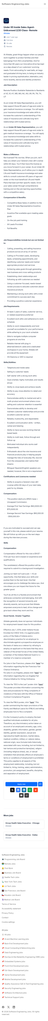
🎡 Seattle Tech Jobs (10, 877)
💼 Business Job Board (11, 873)
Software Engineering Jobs (15, 4)
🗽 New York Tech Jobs (12, 882)
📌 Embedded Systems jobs (13, 961)
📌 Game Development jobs (13, 975)
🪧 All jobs (6, 934)
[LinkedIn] (24, 790)
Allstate (7, 33)
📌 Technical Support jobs (13, 997)
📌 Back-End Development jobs (15, 943)
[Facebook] (18, 790)
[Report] (40, 784)
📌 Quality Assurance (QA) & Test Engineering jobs (23, 984)
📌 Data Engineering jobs (12, 952)
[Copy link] (26, 795)
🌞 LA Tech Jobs (9, 886)
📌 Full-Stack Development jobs (15, 970)
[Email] (21, 795)
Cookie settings (8, 922)
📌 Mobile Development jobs (14, 979)
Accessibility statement (11, 908)
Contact (5, 917)
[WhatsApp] (30, 790)
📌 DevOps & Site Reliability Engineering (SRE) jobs (23, 957)
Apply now (21, 784)
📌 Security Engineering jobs (14, 988)
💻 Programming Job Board (13, 859)
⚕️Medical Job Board (11, 899)
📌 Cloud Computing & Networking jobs (18, 948)
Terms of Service (9, 904)
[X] (12, 790)
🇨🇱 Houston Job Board (11, 895)
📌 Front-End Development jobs (15, 966)
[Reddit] (35, 790)
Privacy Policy (8, 913)
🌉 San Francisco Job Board (13, 891)
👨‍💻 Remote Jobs (8, 864)
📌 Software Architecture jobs (14, 993)
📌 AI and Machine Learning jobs (15, 939)
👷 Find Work (7, 868)
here (38, 663)
